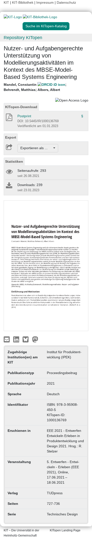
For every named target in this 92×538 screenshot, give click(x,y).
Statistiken (14, 161)
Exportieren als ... (36, 148)
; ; (35, 87)
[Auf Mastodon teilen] (35, 339)
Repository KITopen (23, 37)
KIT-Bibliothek (23, 2)
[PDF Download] (8, 119)
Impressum (45, 2)
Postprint (24, 116)
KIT (6, 2)
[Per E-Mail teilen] (7, 339)
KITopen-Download (21, 107)
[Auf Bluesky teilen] (27, 339)
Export (10, 137)
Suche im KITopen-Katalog (46, 26)
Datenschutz (66, 2)
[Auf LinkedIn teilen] (17, 339)
